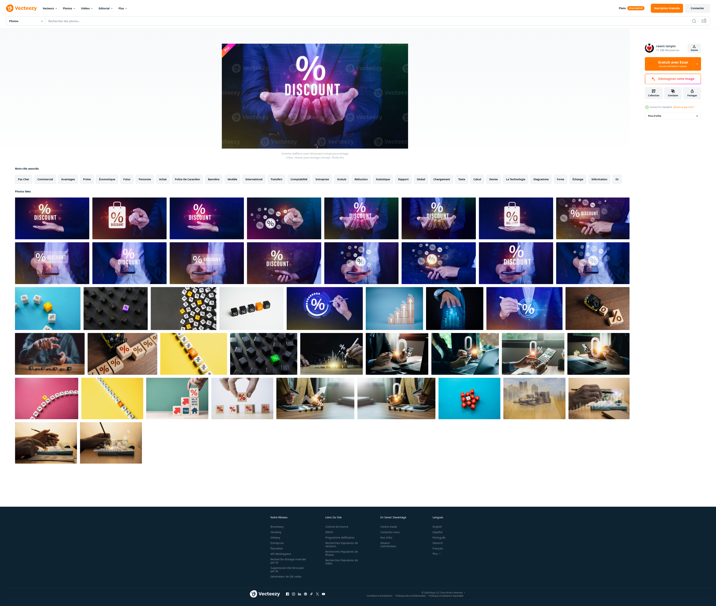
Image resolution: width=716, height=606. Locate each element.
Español (438, 532)
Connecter (697, 8)
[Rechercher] (694, 21)
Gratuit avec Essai (673, 64)
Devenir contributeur (388, 544)
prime (87, 179)
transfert (276, 179)
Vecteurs (48, 8)
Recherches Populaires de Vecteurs (341, 544)
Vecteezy (275, 532)
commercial (45, 179)
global (421, 179)
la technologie (515, 179)
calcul (477, 179)
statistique (383, 179)
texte (461, 179)
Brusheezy (277, 526)
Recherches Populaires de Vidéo (341, 561)
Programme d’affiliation (340, 537)
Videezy (275, 537)
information (599, 179)
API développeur (280, 554)
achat (163, 179)
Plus (121, 8)
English (437, 526)
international (253, 179)
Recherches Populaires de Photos (341, 553)
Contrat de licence (336, 526)
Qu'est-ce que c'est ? (683, 107)
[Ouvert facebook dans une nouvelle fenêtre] (287, 593)
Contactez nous (390, 532)
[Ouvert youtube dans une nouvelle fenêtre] (323, 593)
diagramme (541, 179)
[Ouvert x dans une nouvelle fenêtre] (317, 593)
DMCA (329, 532)
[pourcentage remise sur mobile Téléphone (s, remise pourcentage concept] (593, 218)
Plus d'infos (654, 115)
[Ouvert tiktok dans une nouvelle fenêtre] (311, 593)
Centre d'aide (388, 526)
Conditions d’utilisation (379, 595)
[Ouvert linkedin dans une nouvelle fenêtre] (299, 593)
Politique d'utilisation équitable (446, 595)
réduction (361, 179)
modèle (232, 179)
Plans (622, 8)
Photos (67, 8)
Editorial (104, 8)
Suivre (694, 50)
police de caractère (187, 179)
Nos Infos (386, 537)
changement (441, 179)
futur (126, 179)
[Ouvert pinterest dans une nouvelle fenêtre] (305, 593)
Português (439, 537)
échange (577, 179)
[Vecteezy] (21, 8)
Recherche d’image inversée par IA (288, 560)
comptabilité (299, 179)
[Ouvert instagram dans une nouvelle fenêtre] (293, 593)
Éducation (276, 548)
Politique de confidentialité (410, 595)
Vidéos (85, 8)
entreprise (322, 179)
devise (493, 179)
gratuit (341, 179)
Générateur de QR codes (285, 576)
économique (107, 179)
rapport (403, 179)
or (617, 179)
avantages (68, 179)
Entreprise (277, 543)
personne (145, 179)
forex (560, 179)
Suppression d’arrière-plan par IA (287, 569)
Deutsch (438, 543)
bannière (213, 179)
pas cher (23, 179)
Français (438, 548)
